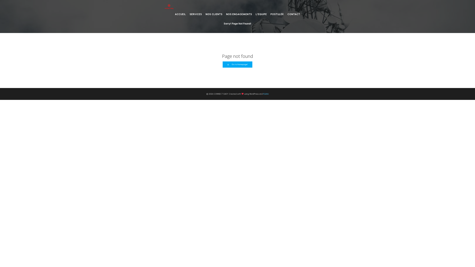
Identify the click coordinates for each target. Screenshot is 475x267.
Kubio (266, 93)
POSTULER (277, 14)
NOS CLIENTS (214, 14)
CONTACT (293, 14)
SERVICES (196, 14)
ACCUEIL (180, 14)
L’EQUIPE (261, 14)
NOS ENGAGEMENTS (239, 14)
